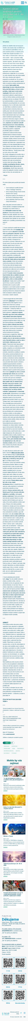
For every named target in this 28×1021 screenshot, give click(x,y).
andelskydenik (10, 734)
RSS (24, 1016)
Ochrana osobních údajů (14, 1012)
